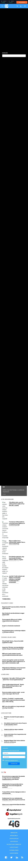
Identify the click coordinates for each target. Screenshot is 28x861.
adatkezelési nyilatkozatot (9, 760)
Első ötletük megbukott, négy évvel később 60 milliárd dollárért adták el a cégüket (16, 558)
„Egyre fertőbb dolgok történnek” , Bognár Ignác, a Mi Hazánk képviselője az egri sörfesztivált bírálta (13, 686)
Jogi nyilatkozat (14, 838)
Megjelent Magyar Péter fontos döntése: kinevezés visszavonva (14, 741)
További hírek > (6, 599)
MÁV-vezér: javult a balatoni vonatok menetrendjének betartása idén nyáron (12, 654)
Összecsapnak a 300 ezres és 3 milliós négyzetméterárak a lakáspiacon (12, 620)
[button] (21, 6)
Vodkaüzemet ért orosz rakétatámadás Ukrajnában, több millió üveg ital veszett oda (13, 799)
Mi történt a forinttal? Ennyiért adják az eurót (14, 717)
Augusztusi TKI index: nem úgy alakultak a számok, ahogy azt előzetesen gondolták (13, 648)
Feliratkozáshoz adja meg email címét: (11, 750)
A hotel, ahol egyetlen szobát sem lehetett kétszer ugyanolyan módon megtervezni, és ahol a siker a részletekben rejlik (13, 661)
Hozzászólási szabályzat (14, 844)
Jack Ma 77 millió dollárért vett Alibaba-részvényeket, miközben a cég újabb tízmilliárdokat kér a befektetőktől (16, 579)
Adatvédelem (14, 841)
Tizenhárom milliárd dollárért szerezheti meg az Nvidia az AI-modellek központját (17, 523)
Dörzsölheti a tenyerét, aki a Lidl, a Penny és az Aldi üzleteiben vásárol (15, 724)
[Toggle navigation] (2, 6)
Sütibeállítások (14, 850)
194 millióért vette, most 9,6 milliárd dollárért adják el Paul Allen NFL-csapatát (16, 504)
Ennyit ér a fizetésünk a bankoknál (11, 625)
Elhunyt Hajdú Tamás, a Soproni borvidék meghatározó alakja (12, 641)
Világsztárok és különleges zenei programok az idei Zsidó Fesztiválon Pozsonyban (13, 668)
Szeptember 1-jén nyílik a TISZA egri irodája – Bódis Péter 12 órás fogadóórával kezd (13, 679)
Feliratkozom (14, 763)
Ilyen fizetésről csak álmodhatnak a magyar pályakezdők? (13, 614)
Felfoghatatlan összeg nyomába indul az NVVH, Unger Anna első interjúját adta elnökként (12, 786)
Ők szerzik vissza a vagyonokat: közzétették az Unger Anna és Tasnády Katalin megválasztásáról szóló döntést (13, 778)
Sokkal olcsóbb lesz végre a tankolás (13, 729)
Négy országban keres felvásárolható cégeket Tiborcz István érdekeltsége (17, 542)
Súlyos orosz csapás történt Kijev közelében (13, 804)
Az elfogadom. (11, 760)
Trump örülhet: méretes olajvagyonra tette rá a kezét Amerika (13, 792)
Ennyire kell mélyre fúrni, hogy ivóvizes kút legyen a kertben (15, 735)
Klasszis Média (14, 853)
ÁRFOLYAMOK (22, 2)
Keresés (5, 53)
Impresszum (14, 832)
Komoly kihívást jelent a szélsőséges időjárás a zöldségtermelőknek (13, 631)
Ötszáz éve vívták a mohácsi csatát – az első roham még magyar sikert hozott (13, 693)
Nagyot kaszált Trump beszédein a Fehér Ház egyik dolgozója (13, 607)
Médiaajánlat (14, 835)
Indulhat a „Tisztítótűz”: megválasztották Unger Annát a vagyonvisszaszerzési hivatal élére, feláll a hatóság (13, 700)
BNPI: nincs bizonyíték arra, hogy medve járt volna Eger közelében (13, 707)
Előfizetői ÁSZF (14, 847)
